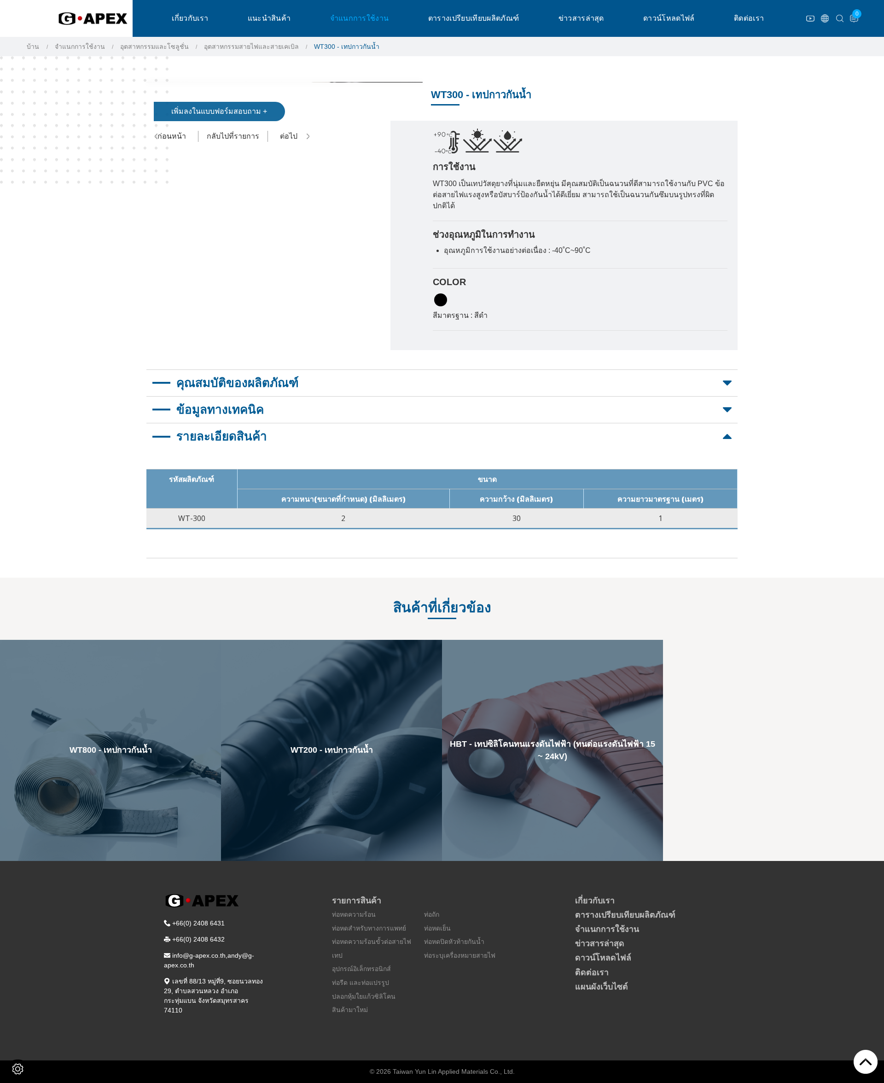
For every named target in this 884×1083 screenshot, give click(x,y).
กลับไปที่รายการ (233, 136)
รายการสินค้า (356, 900)
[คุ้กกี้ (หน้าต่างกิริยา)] (17, 1069)
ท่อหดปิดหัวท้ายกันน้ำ (454, 941)
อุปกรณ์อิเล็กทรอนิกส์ (361, 968)
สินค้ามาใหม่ (350, 1009)
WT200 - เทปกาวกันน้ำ (332, 750)
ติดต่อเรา (749, 18)
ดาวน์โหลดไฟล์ (669, 18)
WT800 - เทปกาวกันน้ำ (111, 750)
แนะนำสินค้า (269, 18)
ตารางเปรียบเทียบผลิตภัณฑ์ (473, 18)
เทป (337, 955)
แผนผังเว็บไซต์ (601, 986)
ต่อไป (288, 136)
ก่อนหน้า (171, 136)
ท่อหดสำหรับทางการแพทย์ (369, 928)
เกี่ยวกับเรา (190, 18)
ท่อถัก (431, 914)
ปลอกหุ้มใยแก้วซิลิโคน (363, 996)
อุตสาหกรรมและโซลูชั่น (154, 46)
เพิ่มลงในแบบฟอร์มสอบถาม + (219, 111)
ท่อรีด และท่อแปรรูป (360, 982)
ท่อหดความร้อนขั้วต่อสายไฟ (371, 941)
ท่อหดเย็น (437, 928)
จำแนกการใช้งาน (359, 18)
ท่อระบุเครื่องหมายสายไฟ (459, 955)
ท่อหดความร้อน (354, 914)
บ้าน (33, 46)
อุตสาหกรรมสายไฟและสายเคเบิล (251, 46)
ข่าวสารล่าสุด (581, 18)
